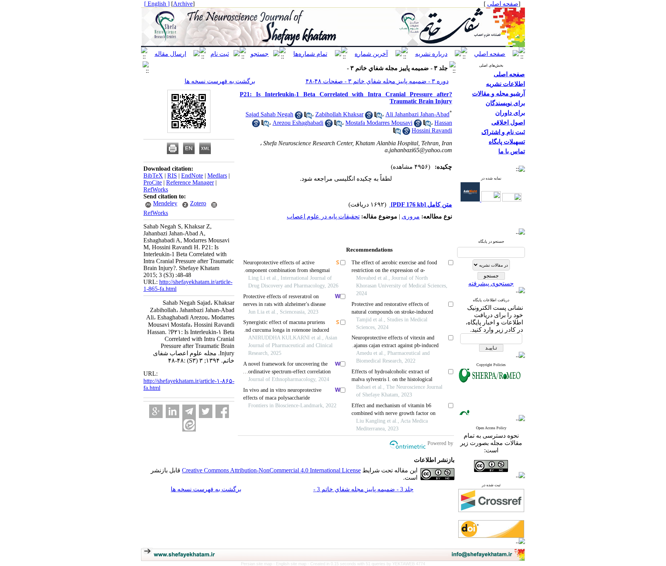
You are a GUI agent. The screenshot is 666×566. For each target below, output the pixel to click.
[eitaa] (189, 425)
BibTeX (153, 175)
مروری (411, 216)
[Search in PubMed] (308, 117)
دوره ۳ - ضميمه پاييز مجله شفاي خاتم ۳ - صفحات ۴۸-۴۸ (377, 81)
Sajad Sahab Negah (269, 114)
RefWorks (155, 189)
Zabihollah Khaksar (339, 114)
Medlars (217, 175)
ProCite (152, 182)
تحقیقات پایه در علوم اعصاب (323, 216)
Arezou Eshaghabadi (297, 122)
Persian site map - (258, 563)
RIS (172, 175)
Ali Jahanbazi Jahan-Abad (417, 114)
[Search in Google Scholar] (299, 117)
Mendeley (165, 203)
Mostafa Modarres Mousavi (378, 122)
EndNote (192, 175)
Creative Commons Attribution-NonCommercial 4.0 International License (271, 470)
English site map (292, 563)
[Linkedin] (172, 411)
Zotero (198, 203)
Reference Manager (190, 182)
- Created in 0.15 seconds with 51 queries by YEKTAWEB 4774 (366, 563)
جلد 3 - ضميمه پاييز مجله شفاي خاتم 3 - (363, 489)
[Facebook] (222, 411)
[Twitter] (205, 411)
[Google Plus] (156, 411)
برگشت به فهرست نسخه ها (220, 81)
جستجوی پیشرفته (491, 283)
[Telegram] (189, 411)
